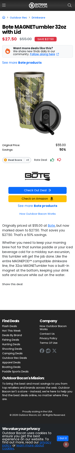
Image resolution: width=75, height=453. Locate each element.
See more (22, 62)
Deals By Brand (12, 335)
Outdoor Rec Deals (14, 358)
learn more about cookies (23, 447)
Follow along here (42, 54)
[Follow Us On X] (54, 351)
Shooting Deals (12, 349)
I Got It (62, 438)
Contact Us (47, 334)
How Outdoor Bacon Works (53, 327)
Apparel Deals (11, 362)
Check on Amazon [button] (35, 199)
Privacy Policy (48, 338)
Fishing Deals (10, 340)
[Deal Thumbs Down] (59, 160)
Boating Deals (11, 367)
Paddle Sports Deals (15, 371)
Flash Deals (9, 326)
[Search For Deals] (70, 5)
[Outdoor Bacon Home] (38, 5)
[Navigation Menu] (4, 5)
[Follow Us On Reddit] (48, 351)
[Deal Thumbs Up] (52, 160)
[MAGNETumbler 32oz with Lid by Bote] (37, 176)
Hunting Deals (11, 344)
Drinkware (38, 17)
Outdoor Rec (18, 17)
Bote (51, 225)
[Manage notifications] (66, 444)
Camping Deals (12, 353)
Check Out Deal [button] (35, 190)
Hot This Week (11, 330)
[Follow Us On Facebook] (42, 351)
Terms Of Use (49, 343)
